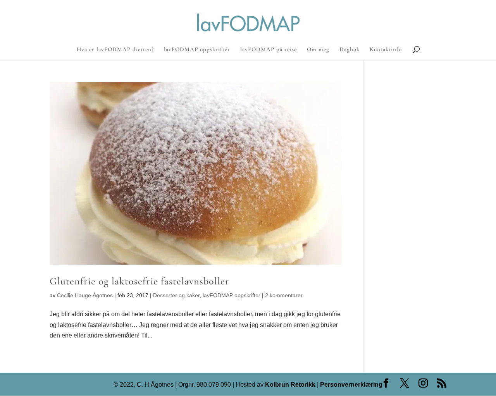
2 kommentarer (284, 295)
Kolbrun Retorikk (289, 384)
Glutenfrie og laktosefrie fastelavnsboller (139, 281)
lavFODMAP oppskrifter (197, 49)
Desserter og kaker (176, 295)
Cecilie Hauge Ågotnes (85, 295)
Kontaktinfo (386, 49)
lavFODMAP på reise (268, 49)
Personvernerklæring (351, 384)
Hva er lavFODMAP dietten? (115, 49)
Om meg (318, 49)
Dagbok (349, 49)
